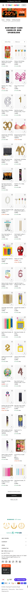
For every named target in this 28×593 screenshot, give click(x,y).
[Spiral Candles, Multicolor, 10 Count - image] (8, 249)
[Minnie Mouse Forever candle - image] (20, 76)
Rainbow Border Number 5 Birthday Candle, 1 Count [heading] (7, 284)
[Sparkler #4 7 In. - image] (20, 421)
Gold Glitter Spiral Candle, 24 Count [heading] (7, 308)
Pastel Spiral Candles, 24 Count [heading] (19, 481)
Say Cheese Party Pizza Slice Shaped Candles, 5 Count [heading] (7, 184)
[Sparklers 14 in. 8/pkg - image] (20, 174)
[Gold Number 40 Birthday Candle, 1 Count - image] (20, 150)
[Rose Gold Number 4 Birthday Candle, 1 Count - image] (20, 372)
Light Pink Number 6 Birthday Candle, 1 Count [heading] (19, 284)
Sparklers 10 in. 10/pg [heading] (6, 85)
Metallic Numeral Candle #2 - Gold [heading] (7, 357)
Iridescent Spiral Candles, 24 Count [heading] (19, 357)
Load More (14, 495)
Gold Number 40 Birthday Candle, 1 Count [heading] (20, 160)
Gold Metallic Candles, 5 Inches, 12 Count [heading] (19, 235)
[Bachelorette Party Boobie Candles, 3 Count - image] (20, 125)
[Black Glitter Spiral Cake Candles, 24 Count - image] (8, 150)
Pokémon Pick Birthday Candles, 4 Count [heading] (19, 62)
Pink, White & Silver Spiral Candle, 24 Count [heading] (7, 481)
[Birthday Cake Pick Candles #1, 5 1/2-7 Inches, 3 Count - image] (8, 396)
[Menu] (3, 5)
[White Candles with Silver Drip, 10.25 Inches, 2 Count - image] (8, 445)
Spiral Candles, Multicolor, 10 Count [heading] (7, 259)
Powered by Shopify (15, 587)
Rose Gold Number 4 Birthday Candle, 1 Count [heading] (19, 382)
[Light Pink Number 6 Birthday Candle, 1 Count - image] (20, 274)
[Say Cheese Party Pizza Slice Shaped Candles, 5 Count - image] (8, 174)
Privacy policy (12, 589)
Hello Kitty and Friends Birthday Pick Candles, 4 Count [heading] (19, 210)
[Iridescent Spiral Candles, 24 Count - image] (20, 347)
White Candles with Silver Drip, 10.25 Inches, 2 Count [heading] (7, 455)
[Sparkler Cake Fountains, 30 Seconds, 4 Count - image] (8, 52)
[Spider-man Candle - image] (20, 249)
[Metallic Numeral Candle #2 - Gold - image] (8, 347)
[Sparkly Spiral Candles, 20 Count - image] (8, 323)
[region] (14, 1)
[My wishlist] (6, 5)
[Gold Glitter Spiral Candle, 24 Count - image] (8, 298)
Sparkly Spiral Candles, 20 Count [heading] (7, 333)
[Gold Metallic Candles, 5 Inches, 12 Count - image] (20, 225)
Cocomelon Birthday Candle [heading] (6, 382)
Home (3, 20)
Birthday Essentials (16, 20)
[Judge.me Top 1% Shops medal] (14, 526)
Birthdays (8, 20)
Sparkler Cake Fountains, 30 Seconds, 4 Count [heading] (7, 62)
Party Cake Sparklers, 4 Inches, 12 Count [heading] (7, 235)
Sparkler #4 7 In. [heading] (18, 430)
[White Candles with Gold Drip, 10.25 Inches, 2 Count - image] (8, 421)
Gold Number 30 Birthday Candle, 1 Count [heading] (7, 135)
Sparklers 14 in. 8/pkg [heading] (19, 184)
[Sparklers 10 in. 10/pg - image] (8, 76)
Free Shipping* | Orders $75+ (14, 1)
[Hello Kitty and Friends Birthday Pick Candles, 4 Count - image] (20, 200)
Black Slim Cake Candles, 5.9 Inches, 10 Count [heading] (19, 406)
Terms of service (19, 589)
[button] (23, 5)
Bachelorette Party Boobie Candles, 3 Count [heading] (20, 135)
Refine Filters (7, 42)
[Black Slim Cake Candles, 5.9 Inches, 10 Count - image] (20, 396)
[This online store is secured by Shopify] (9, 579)
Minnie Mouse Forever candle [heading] (19, 86)
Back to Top (14, 499)
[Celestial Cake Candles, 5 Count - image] (20, 298)
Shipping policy (5, 591)
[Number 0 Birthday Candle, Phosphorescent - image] (8, 200)
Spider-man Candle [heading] (18, 258)
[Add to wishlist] (12, 46)
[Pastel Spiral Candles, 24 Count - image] (20, 471)
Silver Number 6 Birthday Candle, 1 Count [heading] (7, 111)
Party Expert (8, 587)
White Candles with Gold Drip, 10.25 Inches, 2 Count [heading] (7, 431)
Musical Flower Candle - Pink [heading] (19, 455)
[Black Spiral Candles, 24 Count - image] (20, 323)
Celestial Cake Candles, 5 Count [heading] (19, 308)
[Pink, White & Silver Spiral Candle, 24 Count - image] (8, 471)
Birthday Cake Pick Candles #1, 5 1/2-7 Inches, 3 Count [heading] (7, 406)
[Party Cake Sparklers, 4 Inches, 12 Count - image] (8, 225)
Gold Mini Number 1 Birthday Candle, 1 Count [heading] (19, 111)
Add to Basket (11, 57)
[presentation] (8, 61)
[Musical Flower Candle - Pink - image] (20, 445)
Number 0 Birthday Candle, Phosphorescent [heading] (8, 210)
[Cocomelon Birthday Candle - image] (8, 372)
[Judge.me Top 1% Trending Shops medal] (21, 526)
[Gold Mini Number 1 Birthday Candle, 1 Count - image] (20, 101)
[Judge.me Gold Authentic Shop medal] (6, 526)
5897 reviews (6, 572)
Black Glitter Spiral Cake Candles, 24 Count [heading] (7, 160)
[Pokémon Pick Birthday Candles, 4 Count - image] (20, 52)
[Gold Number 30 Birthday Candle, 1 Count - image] (8, 125)
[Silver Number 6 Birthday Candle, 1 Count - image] (8, 101)
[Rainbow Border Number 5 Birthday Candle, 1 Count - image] (8, 274)
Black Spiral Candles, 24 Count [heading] (19, 333)
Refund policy (5, 589)
